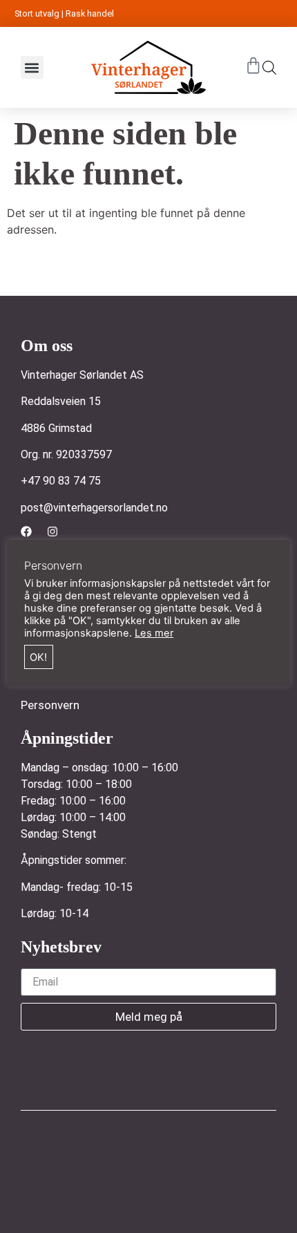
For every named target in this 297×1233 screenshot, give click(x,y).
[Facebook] (26, 531)
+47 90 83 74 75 (61, 480)
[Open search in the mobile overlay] (269, 67)
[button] (32, 67)
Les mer (154, 633)
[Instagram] (52, 531)
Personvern (50, 705)
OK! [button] (38, 657)
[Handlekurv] (253, 66)
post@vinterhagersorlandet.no (94, 507)
